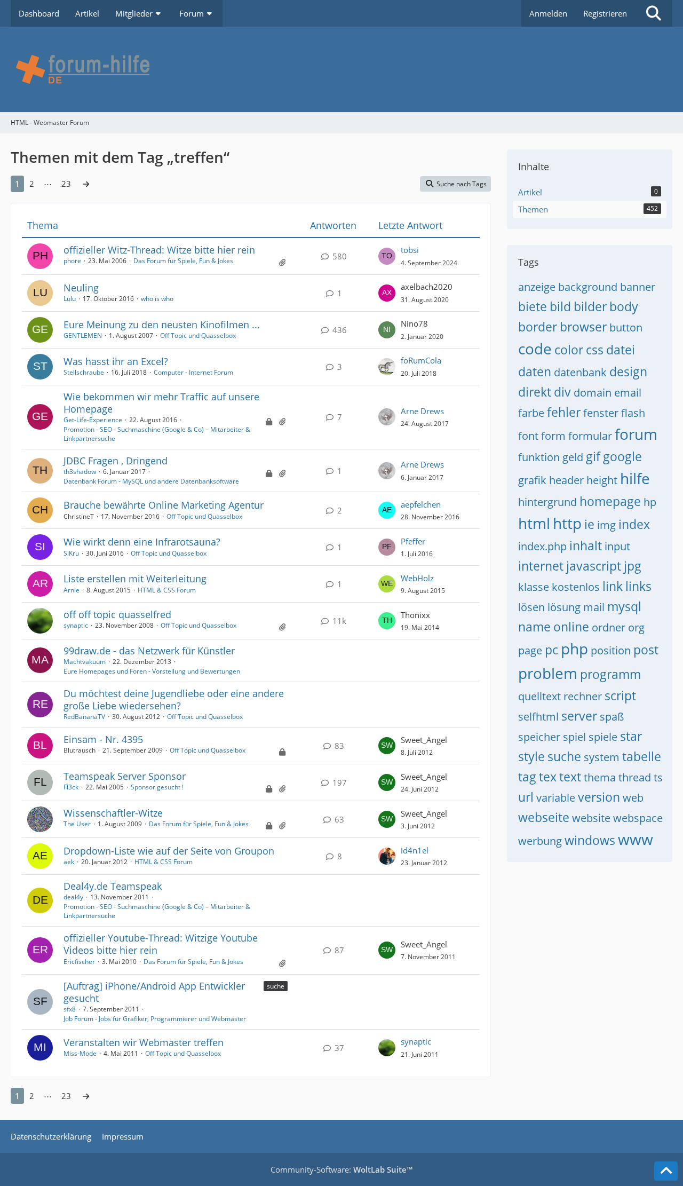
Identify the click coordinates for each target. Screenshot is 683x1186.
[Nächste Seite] (86, 184)
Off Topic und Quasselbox (198, 335)
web (633, 797)
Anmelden (548, 13)
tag (527, 776)
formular (590, 436)
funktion (539, 457)
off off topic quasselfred (117, 614)
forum (636, 434)
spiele (603, 737)
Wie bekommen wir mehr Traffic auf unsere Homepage (161, 402)
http (567, 523)
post (645, 649)
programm (610, 674)
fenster (600, 413)
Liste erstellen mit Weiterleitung (135, 578)
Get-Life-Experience (92, 419)
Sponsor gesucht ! (157, 787)
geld (572, 457)
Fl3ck (70, 787)
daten (534, 371)
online (571, 626)
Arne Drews (422, 411)
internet (540, 565)
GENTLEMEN (82, 335)
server (579, 715)
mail (594, 607)
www (635, 839)
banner (637, 287)
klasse (533, 587)
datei (620, 349)
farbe (531, 413)
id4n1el (414, 850)
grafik (532, 480)
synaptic (75, 625)
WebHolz (417, 578)
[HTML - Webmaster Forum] (341, 69)
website (591, 818)
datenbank (580, 372)
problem (547, 673)
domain (592, 392)
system (602, 757)
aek (68, 861)
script (620, 695)
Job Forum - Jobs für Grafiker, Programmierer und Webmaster (154, 1018)
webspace (638, 818)
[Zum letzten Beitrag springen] (386, 256)
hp (650, 502)
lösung (564, 607)
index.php (542, 546)
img (606, 525)
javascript (593, 565)
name (534, 626)
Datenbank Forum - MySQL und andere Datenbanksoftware (151, 481)
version (599, 796)
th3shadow (79, 471)
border (537, 326)
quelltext (539, 696)
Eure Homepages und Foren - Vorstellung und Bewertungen (151, 671)
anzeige (536, 287)
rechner (582, 696)
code (535, 348)
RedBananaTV (84, 716)
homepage (610, 501)
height (601, 480)
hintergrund (547, 502)
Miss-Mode (80, 1053)
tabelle (641, 756)
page (530, 650)
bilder (590, 306)
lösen (531, 607)
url (526, 796)
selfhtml (538, 716)
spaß (612, 716)
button (625, 327)
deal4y (73, 897)
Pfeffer (413, 541)
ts (658, 777)
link (612, 586)
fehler (564, 412)
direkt (534, 391)
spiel (574, 737)
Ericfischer (79, 961)
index (634, 524)
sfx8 (69, 1009)
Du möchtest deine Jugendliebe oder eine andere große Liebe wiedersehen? (173, 699)
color (568, 349)
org (636, 627)
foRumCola (421, 360)
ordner (608, 627)
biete (532, 306)
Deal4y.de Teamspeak (112, 886)
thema (600, 777)
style (531, 756)
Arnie (71, 590)
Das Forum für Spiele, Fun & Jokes (183, 260)
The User (77, 823)
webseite (543, 817)
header (566, 480)
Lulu (69, 298)
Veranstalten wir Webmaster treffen (143, 1042)
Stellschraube (83, 372)
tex (548, 776)
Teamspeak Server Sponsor (124, 776)
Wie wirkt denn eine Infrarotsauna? (141, 541)
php (574, 648)
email (627, 392)
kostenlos (576, 587)
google (622, 456)
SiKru (71, 553)
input (617, 546)
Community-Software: (341, 1169)
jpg (632, 565)
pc (551, 649)
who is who (157, 298)
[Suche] (653, 13)
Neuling (81, 287)
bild (560, 306)
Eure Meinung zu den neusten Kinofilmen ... (161, 324)
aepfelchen (421, 504)
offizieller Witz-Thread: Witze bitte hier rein (159, 249)
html (534, 523)
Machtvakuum (84, 661)
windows (590, 840)
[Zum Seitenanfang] (666, 1171)
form (553, 436)
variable (555, 797)
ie (589, 524)
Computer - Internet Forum (193, 372)
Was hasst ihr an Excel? (115, 361)
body (623, 306)
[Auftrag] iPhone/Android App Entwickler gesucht (154, 992)
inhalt (585, 545)
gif (593, 456)
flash (633, 413)
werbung (540, 841)
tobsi (410, 249)
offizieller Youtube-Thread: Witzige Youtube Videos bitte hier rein (160, 943)
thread (634, 777)
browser (583, 326)
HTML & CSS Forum (167, 590)
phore (72, 260)
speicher (539, 737)
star (631, 736)
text (570, 776)
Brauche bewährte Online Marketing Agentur (163, 505)
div (562, 391)
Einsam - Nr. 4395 (103, 739)
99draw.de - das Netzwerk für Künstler (149, 650)
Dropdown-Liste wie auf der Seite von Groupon (168, 850)
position (611, 650)
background (587, 287)
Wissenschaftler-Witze (113, 813)
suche (275, 986)
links (638, 586)
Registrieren (605, 13)
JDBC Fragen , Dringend (115, 460)
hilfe (635, 478)
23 (66, 183)
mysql (624, 606)
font (528, 436)
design (628, 371)
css (594, 349)
